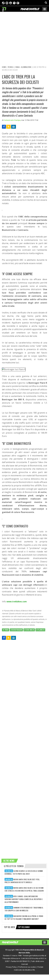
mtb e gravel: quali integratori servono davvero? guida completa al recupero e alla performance (24, 899)
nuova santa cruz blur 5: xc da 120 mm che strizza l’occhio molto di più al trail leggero (24, 889)
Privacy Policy (11, 967)
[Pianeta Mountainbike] (4, 9)
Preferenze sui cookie (27, 967)
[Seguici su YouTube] (10, 3)
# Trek (5, 630)
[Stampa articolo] (13, 127)
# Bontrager (16, 630)
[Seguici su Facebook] (18, 3)
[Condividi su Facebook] (4, 127)
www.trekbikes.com (17, 601)
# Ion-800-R (29, 630)
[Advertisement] (24, 38)
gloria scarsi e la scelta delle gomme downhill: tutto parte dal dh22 (24, 872)
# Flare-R (40, 630)
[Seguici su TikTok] (3, 3)
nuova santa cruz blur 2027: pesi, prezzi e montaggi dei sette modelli (22, 881)
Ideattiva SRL (30, 970)
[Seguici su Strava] (14, 3)
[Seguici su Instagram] (7, 3)
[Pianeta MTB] (13, 942)
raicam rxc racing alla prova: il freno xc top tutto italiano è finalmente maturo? (24, 917)
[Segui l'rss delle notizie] (8, 127)
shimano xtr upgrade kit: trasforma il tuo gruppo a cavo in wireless (24, 909)
